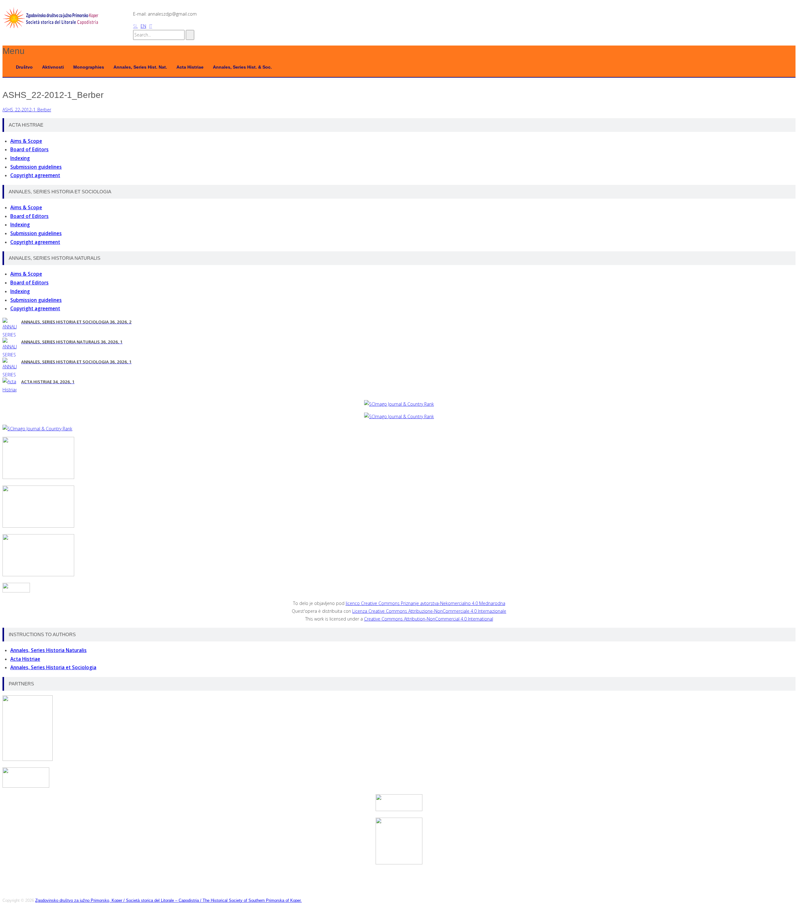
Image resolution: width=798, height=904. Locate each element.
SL (135, 26)
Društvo (24, 67)
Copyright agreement (35, 175)
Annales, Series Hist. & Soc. (242, 67)
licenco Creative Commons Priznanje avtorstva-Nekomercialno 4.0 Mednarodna (425, 603)
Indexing (20, 158)
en (143, 26)
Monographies (88, 67)
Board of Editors (29, 149)
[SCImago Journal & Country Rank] (399, 404)
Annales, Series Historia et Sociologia (53, 667)
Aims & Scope (26, 141)
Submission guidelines (36, 167)
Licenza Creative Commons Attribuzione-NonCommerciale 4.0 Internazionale (429, 611)
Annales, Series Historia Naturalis (48, 650)
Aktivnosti (53, 67)
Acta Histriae (190, 67)
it (150, 26)
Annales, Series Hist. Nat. (140, 67)
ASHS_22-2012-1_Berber (26, 110)
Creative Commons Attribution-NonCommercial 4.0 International (428, 619)
